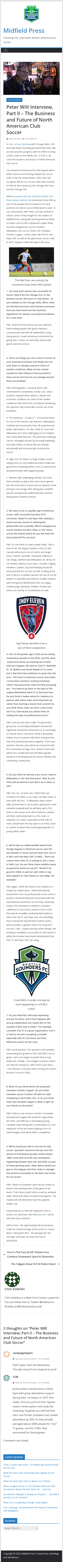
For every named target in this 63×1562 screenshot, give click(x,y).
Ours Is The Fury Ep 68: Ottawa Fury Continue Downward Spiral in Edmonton (30, 1254)
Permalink (45, 1359)
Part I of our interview (19, 144)
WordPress (13, 1557)
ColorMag (54, 1553)
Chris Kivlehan (30, 138)
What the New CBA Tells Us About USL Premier (26, 1481)
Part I (44, 1214)
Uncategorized (14, 100)
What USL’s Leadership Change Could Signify (25, 1502)
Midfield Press (23, 30)
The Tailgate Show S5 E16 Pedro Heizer (33, 1264)
